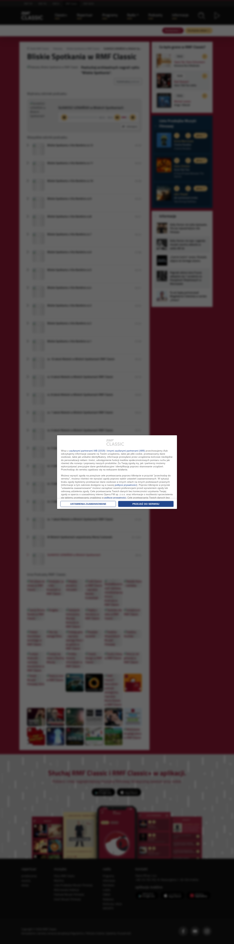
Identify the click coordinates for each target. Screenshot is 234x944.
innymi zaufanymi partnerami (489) (126, 450)
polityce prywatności (126, 485)
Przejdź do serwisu (145, 504)
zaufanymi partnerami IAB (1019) (87, 450)
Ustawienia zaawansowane (88, 504)
